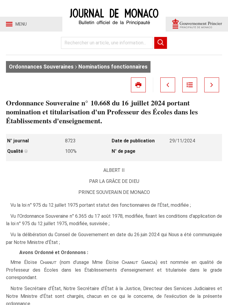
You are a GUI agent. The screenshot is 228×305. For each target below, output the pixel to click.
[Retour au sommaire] (189, 84)
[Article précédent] (167, 84)
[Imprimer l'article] (138, 84)
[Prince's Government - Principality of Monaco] (197, 24)
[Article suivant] (211, 84)
